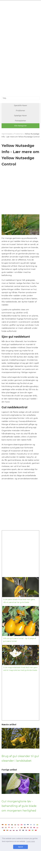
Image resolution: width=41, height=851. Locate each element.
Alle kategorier (20, 126)
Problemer (20, 111)
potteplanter (20, 121)
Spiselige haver (20, 116)
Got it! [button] (20, 847)
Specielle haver (20, 105)
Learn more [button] (30, 841)
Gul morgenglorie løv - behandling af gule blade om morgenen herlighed (19, 806)
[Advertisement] (20, 25)
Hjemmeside (7, 134)
